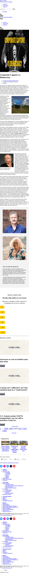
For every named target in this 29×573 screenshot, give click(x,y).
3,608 (6, 428)
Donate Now (5, 503)
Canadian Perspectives (8, 500)
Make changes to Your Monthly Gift (10, 507)
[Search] (14, 9)
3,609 (10, 428)
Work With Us (6, 478)
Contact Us (5, 480)
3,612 (25, 428)
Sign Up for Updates (7, 479)
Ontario (16, 462)
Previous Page (14, 426)
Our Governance (6, 471)
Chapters (7, 492)
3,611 (20, 428)
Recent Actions (8, 489)
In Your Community (7, 491)
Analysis (5, 6)
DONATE (1, 16)
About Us (5, 4)
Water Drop (20, 485)
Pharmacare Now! (9, 486)
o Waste (11, 484)
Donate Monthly (6, 505)
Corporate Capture (6, 462)
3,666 (4, 431)
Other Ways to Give (7, 511)
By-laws (7, 474)
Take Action (5, 5)
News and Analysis (7, 496)
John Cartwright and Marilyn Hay (11, 80)
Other (3, 332)
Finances (7, 476)
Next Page (14, 432)
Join (1, 14)
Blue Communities (9, 493)
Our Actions (5, 488)
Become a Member (7, 508)
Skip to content (3, 0)
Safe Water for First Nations (11, 485)
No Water (7, 484)
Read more (2, 366)
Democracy (12, 462)
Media (4, 498)
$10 (2, 312)
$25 (2, 317)
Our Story (5, 470)
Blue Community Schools (10, 487)
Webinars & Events (7, 494)
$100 (3, 327)
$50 (2, 322)
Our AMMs (7, 473)
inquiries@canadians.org (7, 515)
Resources (5, 499)
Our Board (7, 472)
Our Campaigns (6, 483)
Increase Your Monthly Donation (10, 506)
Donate (4, 502)
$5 (2, 307)
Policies (7, 477)
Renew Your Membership (8, 509)
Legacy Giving (6, 510)
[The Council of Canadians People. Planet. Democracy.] (6, 1)
